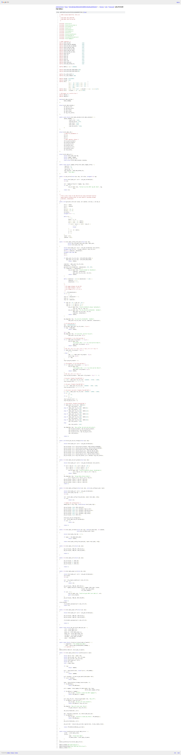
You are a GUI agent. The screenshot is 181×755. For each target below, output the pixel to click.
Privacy (12, 752)
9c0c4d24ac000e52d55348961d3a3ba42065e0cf (83, 7)
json (178, 752)
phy (106, 7)
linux (66, 7)
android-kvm (60, 7)
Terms (16, 752)
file (85, 12)
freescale (111, 7)
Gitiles (8, 752)
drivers (102, 7)
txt (175, 752)
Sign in (178, 2)
